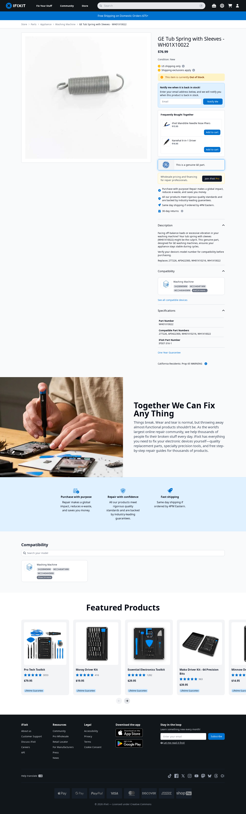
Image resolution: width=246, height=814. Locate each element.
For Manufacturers (63, 747)
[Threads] (216, 776)
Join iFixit (212, 178)
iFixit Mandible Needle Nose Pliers (191, 123)
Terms (87, 741)
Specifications (166, 310)
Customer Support (31, 736)
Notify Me (212, 101)
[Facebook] (176, 776)
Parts (33, 24)
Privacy (88, 736)
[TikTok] (170, 776)
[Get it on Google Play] (129, 743)
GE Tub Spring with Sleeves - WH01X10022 (103, 24)
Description (165, 225)
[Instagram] (190, 776)
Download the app (128, 725)
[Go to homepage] (17, 6)
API (23, 752)
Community (59, 731)
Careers (25, 747)
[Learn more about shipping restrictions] (183, 66)
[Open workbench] (214, 5)
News (56, 757)
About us (26, 731)
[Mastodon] (203, 776)
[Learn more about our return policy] (182, 211)
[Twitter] (183, 776)
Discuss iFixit (28, 741)
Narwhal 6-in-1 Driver (184, 140)
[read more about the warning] (206, 363)
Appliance (46, 24)
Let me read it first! (174, 742)
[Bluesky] (209, 776)
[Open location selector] (222, 5)
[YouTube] (196, 776)
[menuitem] (44, 5)
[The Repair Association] (223, 776)
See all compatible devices (172, 300)
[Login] (237, 5)
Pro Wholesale (61, 736)
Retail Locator (60, 741)
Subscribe (216, 736)
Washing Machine (65, 24)
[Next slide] (127, 701)
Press (56, 752)
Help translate (29, 775)
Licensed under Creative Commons (131, 804)
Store (24, 24)
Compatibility (166, 271)
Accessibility (91, 731)
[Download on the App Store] (129, 733)
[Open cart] (230, 5)
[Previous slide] (119, 701)
